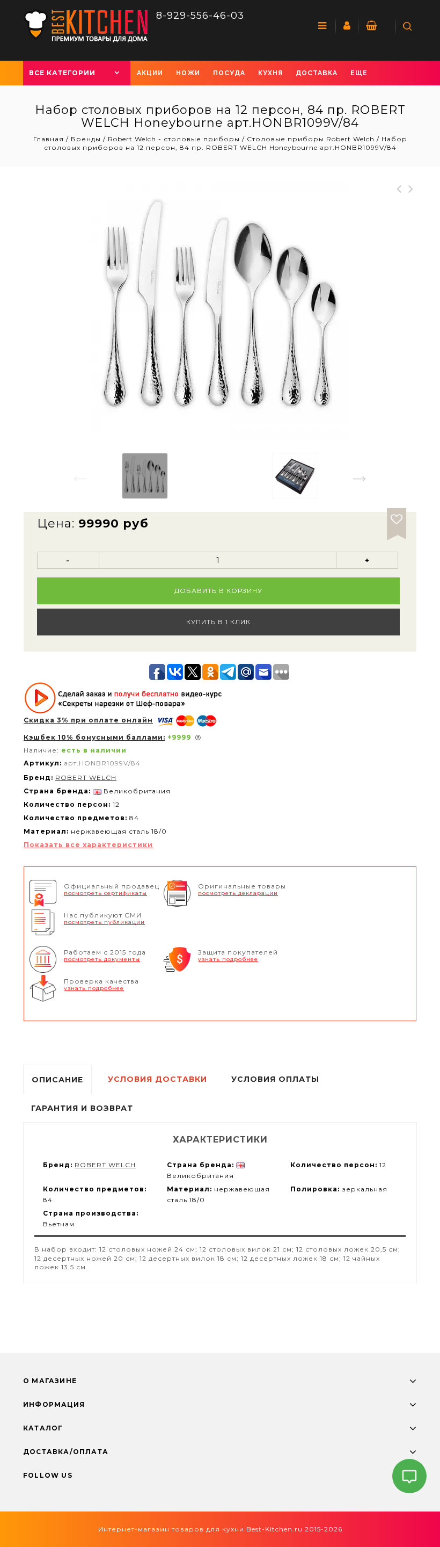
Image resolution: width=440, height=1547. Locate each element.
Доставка (317, 73)
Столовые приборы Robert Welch (311, 139)
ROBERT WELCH (85, 778)
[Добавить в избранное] (396, 517)
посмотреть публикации (104, 922)
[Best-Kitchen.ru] (85, 25)
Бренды (86, 139)
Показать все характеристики (88, 845)
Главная (49, 139)
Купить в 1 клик (218, 622)
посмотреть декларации (238, 893)
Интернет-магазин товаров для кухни (171, 1529)
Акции (150, 73)
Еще (359, 73)
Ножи (188, 73)
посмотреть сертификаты (105, 893)
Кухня (270, 73)
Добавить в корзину (218, 591)
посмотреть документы (102, 959)
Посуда (229, 73)
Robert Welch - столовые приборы (174, 139)
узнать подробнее (228, 959)
